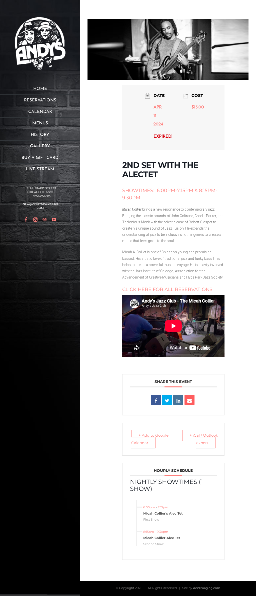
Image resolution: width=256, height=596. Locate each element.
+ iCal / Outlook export (204, 439)
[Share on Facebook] (156, 400)
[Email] (189, 400)
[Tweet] (167, 400)
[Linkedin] (178, 400)
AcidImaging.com (206, 588)
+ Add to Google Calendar (149, 439)
